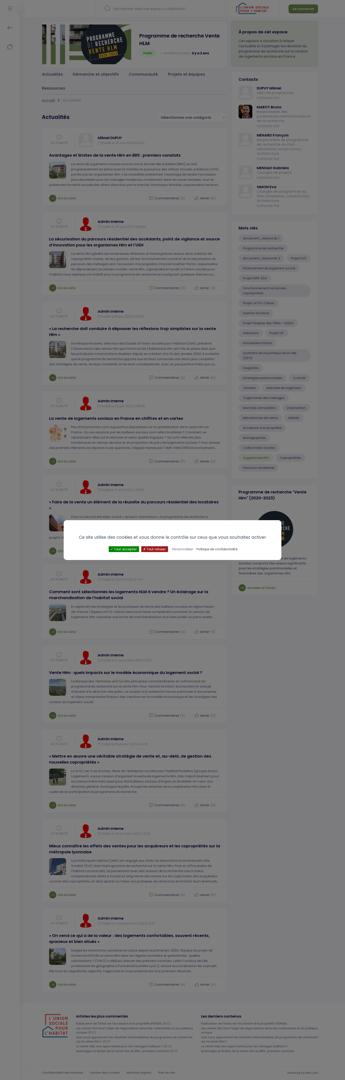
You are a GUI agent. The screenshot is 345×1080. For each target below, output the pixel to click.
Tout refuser (156, 549)
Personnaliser (182, 549)
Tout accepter (125, 549)
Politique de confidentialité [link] (217, 549)
